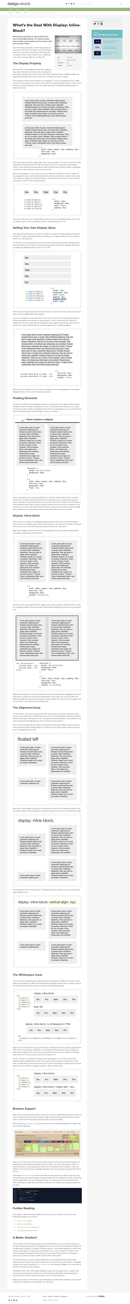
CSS (68, 63)
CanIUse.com (31, 1124)
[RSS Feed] (74, 3)
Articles (11, 9)
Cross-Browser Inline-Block (27, 1230)
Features (57, 1296)
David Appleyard (71, 60)
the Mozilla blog (28, 1175)
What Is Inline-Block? (25, 1224)
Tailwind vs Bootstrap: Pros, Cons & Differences (111, 41)
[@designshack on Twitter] (66, 3)
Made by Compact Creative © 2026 (19, 1296)
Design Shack (19, 4)
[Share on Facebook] (98, 24)
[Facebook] (69, 3)
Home (45, 1296)
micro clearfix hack (43, 1264)
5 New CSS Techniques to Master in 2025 (110, 53)
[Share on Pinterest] (101, 24)
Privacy (56, 1300)
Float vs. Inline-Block (24, 1221)
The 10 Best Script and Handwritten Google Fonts (110, 47)
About (26, 9)
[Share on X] (95, 24)
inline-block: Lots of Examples (28, 1227)
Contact (50, 1300)
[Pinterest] (71, 3)
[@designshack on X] (9, 1300)
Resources (19, 9)
